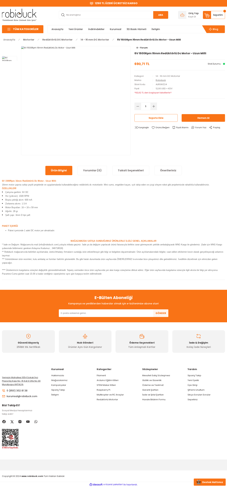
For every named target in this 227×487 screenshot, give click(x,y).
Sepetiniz (193, 399)
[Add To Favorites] (161, 127)
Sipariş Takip (58, 389)
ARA (160, 15)
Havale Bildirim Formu (154, 399)
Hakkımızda (57, 375)
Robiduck (161, 80)
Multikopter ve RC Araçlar (110, 394)
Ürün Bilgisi (59, 170)
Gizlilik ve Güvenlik (152, 380)
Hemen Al (203, 118)
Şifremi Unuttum (196, 389)
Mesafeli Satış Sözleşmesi (156, 375)
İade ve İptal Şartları (153, 394)
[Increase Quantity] (153, 106)
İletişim (55, 394)
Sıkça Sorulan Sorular (199, 394)
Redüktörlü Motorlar (107, 399)
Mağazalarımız (59, 380)
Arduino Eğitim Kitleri (107, 380)
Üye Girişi (192, 385)
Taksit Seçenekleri (131, 170)
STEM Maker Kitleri (106, 385)
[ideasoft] (96, 484)
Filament (101, 375)
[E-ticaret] (113, 484)
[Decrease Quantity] (137, 106)
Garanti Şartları (150, 389)
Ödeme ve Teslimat (153, 385)
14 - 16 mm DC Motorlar (168, 76)
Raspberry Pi (103, 389)
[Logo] (19, 14)
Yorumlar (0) (92, 170)
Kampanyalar (58, 385)
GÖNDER (161, 313)
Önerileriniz (168, 170)
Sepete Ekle (156, 118)
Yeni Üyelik (193, 380)
